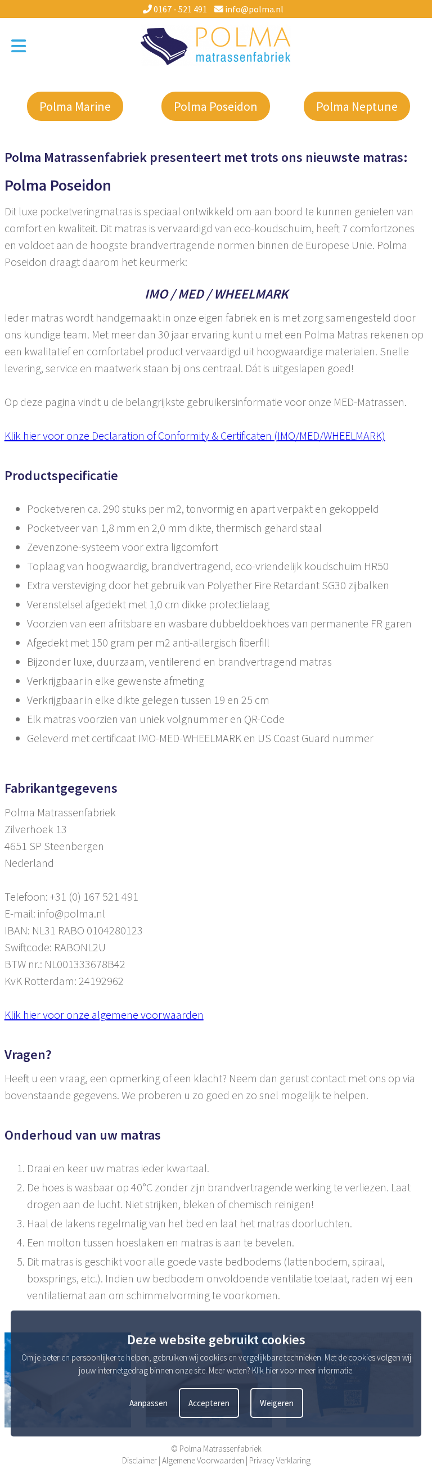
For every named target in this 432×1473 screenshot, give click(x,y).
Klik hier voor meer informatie (302, 1370)
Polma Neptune (357, 106)
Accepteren (209, 1403)
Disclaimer (139, 1460)
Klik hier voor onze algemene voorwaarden (104, 1014)
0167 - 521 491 (179, 9)
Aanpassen (148, 1403)
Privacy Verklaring (279, 1460)
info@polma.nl (253, 9)
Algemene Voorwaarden (203, 1460)
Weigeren (277, 1403)
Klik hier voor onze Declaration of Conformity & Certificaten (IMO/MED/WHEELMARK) (194, 435)
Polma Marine (75, 106)
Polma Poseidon (216, 106)
